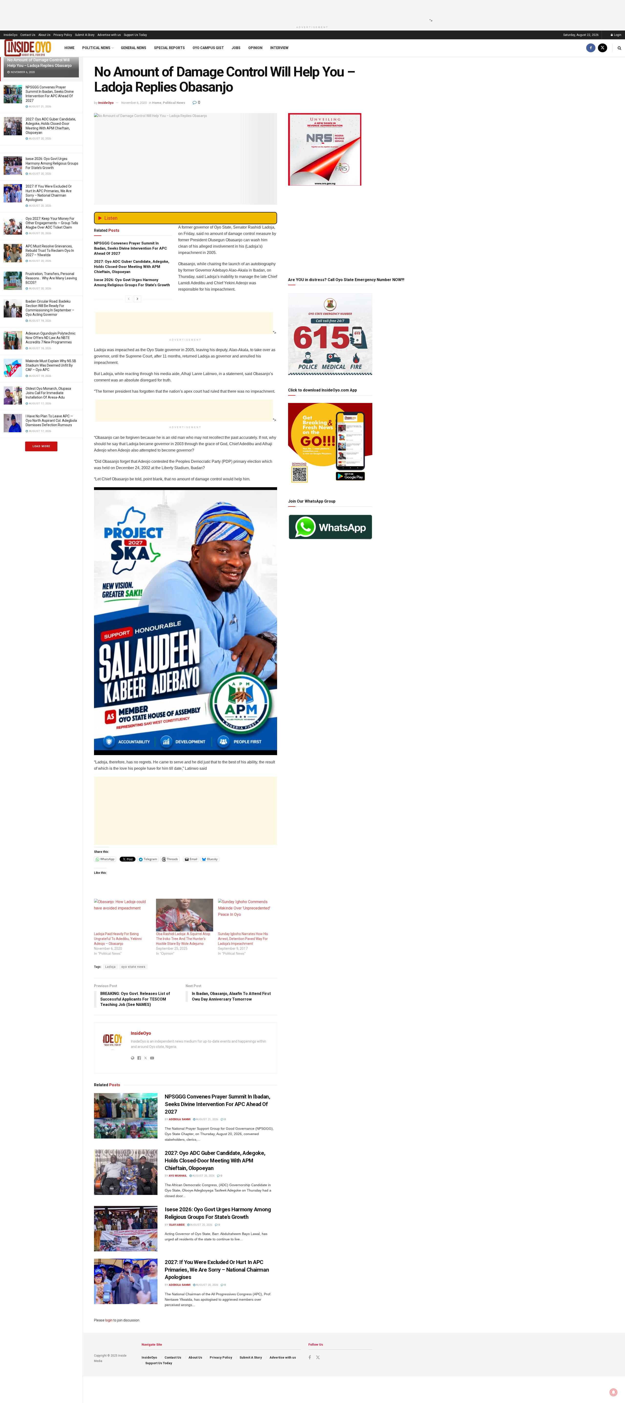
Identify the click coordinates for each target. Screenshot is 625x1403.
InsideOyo (10, 35)
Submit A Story (84, 35)
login (109, 1320)
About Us (44, 35)
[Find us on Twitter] (602, 48)
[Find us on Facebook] (590, 48)
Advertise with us (109, 35)
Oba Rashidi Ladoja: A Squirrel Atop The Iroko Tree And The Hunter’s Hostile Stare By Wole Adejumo (183, 939)
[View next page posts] (137, 298)
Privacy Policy (62, 35)
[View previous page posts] (128, 298)
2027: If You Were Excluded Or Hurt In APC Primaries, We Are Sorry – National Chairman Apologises (217, 1269)
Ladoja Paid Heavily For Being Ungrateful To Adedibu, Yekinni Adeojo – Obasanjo (118, 939)
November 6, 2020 (134, 103)
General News (133, 48)
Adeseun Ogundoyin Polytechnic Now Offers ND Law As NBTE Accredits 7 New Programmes (50, 337)
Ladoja (110, 967)
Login (617, 35)
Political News (96, 48)
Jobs (236, 48)
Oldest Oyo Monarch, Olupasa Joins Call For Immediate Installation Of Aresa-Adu (48, 393)
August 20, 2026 (203, 1175)
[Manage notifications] (613, 1392)
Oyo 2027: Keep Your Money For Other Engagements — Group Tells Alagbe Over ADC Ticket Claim (52, 223)
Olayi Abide (177, 1224)
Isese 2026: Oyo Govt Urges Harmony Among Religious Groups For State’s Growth (52, 163)
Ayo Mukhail (178, 1175)
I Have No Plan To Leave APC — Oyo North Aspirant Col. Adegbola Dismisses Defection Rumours (51, 420)
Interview (279, 48)
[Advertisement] (311, 11)
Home (69, 48)
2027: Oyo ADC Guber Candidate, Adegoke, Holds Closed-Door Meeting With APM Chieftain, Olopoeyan (131, 266)
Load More (41, 446)
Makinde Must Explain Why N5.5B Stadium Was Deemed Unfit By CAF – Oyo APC (51, 365)
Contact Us (27, 35)
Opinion (255, 48)
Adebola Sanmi (179, 1119)
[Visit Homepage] (28, 48)
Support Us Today (135, 35)
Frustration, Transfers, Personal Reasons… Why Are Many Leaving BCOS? (51, 278)
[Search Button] (619, 48)
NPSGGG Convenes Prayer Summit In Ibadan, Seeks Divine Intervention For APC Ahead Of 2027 (130, 248)
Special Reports (169, 48)
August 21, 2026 (206, 1119)
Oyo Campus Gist (208, 48)
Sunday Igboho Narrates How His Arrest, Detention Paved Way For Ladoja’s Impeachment (243, 939)
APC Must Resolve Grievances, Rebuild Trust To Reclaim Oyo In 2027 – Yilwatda (50, 250)
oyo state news (133, 967)
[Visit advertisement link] (185, 621)
